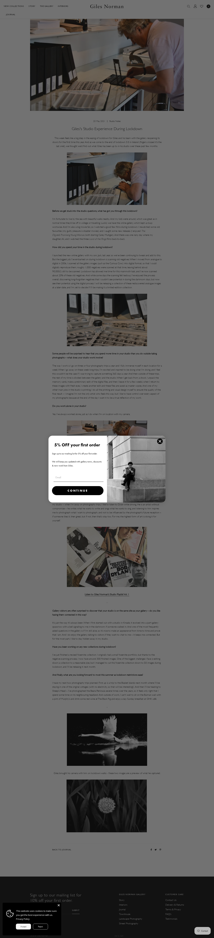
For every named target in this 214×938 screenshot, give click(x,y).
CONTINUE (78, 490)
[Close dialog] (160, 441)
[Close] (58, 905)
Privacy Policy (23, 918)
